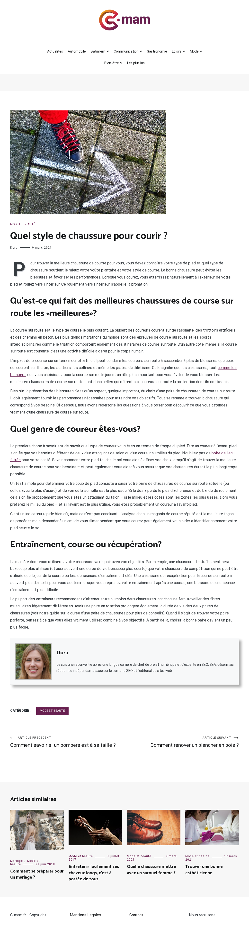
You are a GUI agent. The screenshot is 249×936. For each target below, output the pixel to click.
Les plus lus (136, 63)
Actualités (55, 51)
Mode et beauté (22, 224)
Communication (126, 51)
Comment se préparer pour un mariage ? (37, 874)
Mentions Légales (85, 915)
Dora (14, 247)
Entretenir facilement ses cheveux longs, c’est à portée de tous (94, 872)
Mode (194, 51)
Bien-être (111, 63)
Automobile (77, 51)
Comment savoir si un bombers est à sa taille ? (63, 742)
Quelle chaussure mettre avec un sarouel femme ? (151, 869)
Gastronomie (157, 51)
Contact (136, 915)
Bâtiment (98, 51)
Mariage (16, 861)
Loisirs (177, 51)
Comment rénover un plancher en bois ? (195, 742)
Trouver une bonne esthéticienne (204, 869)
